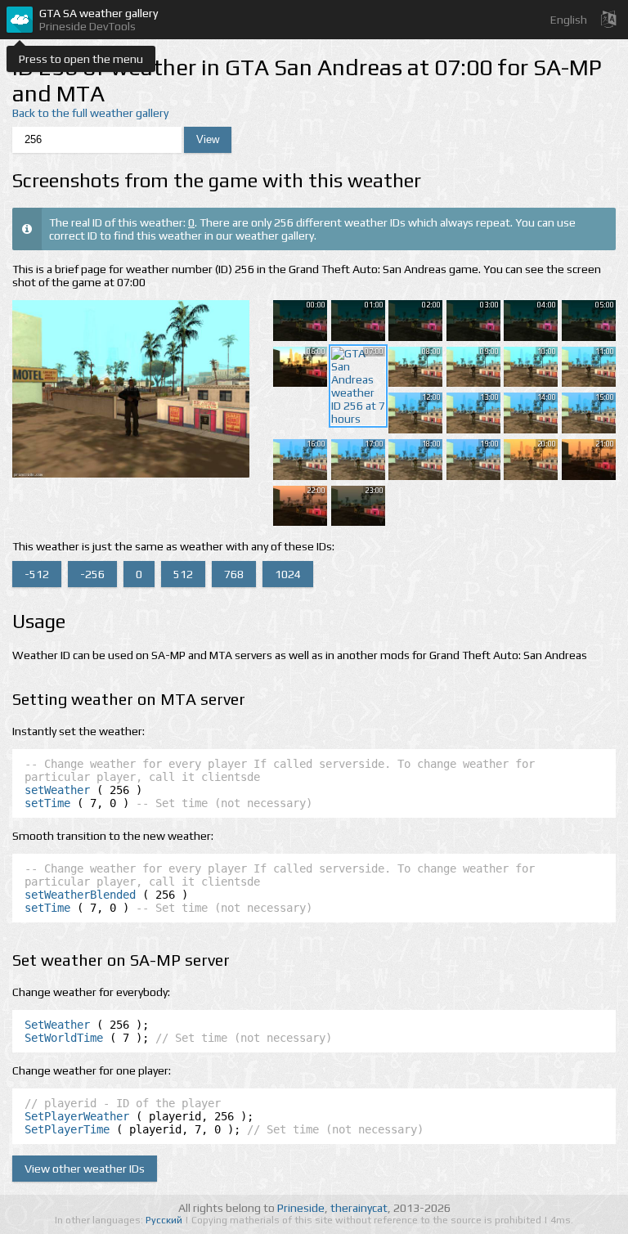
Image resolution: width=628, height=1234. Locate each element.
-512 (37, 574)
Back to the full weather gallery (90, 112)
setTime (47, 803)
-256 (92, 574)
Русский (165, 1220)
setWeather (57, 789)
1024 (288, 574)
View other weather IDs (85, 1168)
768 (234, 574)
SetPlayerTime (67, 1129)
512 (183, 574)
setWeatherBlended (80, 894)
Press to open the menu (81, 58)
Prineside (301, 1207)
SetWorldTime (64, 1037)
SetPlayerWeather (77, 1116)
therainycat (359, 1207)
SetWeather (57, 1024)
